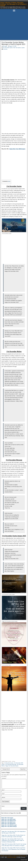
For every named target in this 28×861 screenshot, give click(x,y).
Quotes (23, 47)
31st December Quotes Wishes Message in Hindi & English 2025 (13, 43)
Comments (5, 49)
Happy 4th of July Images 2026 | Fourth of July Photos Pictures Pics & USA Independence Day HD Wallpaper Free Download (13, 849)
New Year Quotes (17, 47)
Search (2, 806)
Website (3, 797)
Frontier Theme (24, 859)
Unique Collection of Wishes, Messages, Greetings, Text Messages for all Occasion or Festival (13, 4)
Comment (4, 778)
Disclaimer (16, 855)
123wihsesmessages (11, 857)
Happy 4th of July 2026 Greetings (9, 826)
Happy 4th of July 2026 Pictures (8, 820)
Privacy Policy (23, 855)
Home (2, 855)
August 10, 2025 (12, 46)
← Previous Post (5, 769)
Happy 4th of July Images (7, 817)
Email (3, 793)
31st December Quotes (8, 47)
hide (9, 181)
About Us (12, 855)
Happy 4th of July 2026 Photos (8, 822)
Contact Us (6, 855)
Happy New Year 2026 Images (17, 148)
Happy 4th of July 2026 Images (8, 819)
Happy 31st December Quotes (11, 765)
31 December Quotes (8, 763)
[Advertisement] (14, 26)
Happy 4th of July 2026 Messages (9, 825)
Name (3, 790)
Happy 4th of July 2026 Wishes (8, 823)
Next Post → (24, 769)
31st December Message (10, 764)
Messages (5, 46)
